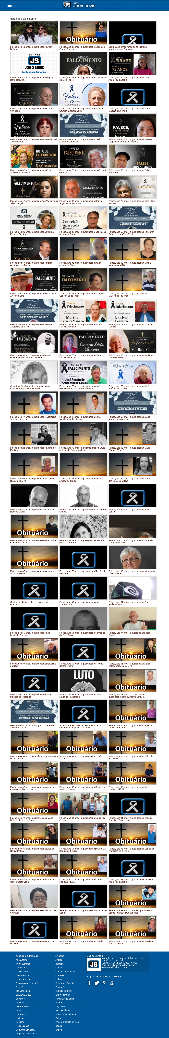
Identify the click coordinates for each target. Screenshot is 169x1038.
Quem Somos (95, 955)
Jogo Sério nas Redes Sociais (104, 976)
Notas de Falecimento (23, 18)
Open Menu (9, 5)
